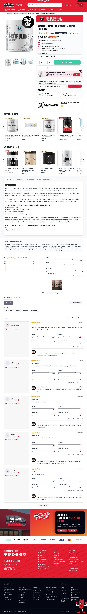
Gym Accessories (23, 591)
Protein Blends (36, 592)
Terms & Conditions (64, 611)
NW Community (73, 570)
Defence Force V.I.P (74, 559)
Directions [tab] (20, 180)
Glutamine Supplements (25, 589)
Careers (42, 555)
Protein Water (36, 594)
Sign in (73, 530)
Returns (56, 557)
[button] (46, 33)
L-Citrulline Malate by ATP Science (12, 169)
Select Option (42, 53)
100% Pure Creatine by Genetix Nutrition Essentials (48, 137)
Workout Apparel (50, 591)
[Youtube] (13, 554)
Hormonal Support (23, 592)
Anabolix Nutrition (63, 594)
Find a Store (43, 553)
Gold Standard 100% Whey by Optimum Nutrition (67, 136)
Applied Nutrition (63, 601)
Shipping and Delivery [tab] (43, 180)
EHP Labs (63, 597)
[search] (60, 5)
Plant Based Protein (38, 596)
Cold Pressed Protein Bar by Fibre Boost (30, 136)
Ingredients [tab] (30, 180)
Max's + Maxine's (76, 591)
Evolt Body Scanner (74, 566)
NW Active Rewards (45, 561)
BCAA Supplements (9, 589)
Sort (68, 318)
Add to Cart (69, 62)
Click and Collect (44, 566)
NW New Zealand (44, 569)
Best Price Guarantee (59, 561)
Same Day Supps (73, 568)
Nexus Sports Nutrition (75, 595)
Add (77, 74)
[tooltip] (22, 241)
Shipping (56, 555)
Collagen (6, 596)
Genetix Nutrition (67, 26)
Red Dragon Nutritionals (74, 600)
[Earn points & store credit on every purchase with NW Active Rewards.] (58, 37)
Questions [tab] (17, 297)
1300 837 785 (12, 565)
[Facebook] (5, 554)
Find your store (15, 525)
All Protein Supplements (36, 588)
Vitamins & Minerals (51, 592)
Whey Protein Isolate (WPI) (51, 597)
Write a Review (78, 303)
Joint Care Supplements (22, 595)
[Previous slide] (6, 36)
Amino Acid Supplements (20, 13)
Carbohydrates (8, 594)
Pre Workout (36, 599)
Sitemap (81, 611)
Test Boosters (49, 589)
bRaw (72, 587)
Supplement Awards (74, 555)
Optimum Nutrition (63, 591)
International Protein (76, 592)
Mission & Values (73, 552)
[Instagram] (9, 554)
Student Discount (73, 557)
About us (56, 563)
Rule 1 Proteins (65, 598)
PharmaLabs (74, 589)
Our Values (57, 565)
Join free (62, 530)
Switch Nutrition (75, 597)
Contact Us (43, 550)
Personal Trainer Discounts (76, 561)
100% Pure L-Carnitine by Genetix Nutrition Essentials (66, 170)
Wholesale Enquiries (74, 563)
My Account (43, 559)
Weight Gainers (50, 594)
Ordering (56, 553)
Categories (9, 13)
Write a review (62, 33)
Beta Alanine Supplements (7, 591)
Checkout (42, 557)
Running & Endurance (51, 587)
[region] (57, 285)
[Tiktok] (24, 554)
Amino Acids (7, 587)
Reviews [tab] (8, 297)
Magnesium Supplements (22, 601)
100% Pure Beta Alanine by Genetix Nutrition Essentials (12, 137)
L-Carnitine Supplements (22, 598)
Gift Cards (42, 564)
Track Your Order (58, 559)
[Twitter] (16, 554)
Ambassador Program (59, 568)
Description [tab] (9, 180)
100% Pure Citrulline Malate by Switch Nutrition (29, 170)
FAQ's (55, 550)
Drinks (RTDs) (7, 599)
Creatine (6, 597)
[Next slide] (32, 36)
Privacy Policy (74, 611)
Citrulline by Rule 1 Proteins (47, 169)
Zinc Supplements (51, 599)
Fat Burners (22, 587)
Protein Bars (36, 597)
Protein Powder (37, 590)
